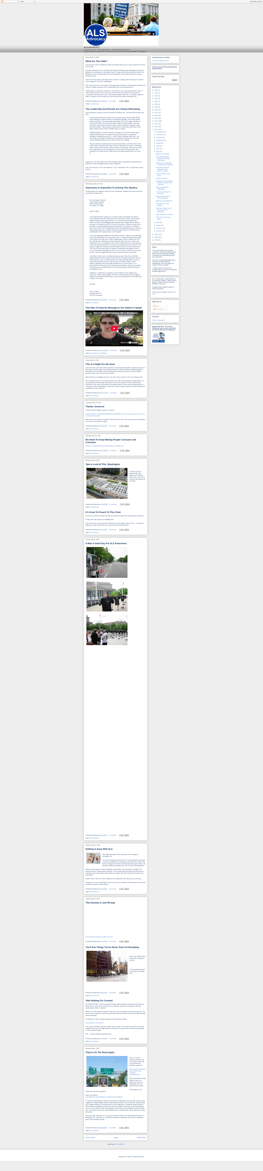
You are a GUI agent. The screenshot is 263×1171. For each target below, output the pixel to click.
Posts (157, 306)
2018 (156, 110)
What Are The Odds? (96, 61)
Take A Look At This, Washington (102, 464)
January (159, 231)
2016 (156, 115)
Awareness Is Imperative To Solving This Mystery (111, 187)
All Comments (159, 309)
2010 (156, 234)
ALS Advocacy (94, 104)
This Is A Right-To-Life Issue (100, 364)
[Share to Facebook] (126, 101)
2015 (156, 118)
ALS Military (103, 353)
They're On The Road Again (99, 1052)
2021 (156, 101)
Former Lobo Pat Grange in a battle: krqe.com (99, 937)
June (158, 148)
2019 (156, 107)
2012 (156, 126)
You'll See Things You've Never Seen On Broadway (112, 947)
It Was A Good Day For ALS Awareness (106, 543)
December (159, 132)
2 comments (112, 529)
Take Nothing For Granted (99, 1000)
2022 (156, 98)
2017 (156, 112)
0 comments (112, 101)
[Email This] (120, 101)
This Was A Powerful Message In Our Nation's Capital (113, 307)
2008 (156, 240)
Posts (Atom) (120, 1144)
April (158, 222)
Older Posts (141, 1137)
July (157, 146)
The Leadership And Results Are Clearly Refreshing (112, 109)
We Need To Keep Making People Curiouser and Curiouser (164, 182)
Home (116, 1137)
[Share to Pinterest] (128, 101)
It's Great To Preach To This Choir (103, 512)
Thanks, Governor (94, 406)
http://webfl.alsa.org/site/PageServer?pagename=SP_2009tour (104, 1097)
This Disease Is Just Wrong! (100, 902)
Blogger (142, 1156)
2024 (156, 93)
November (159, 134)
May (157, 151)
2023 (156, 96)
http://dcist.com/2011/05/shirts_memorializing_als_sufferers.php (104, 446)
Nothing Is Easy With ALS (99, 849)
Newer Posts (90, 1137)
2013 (156, 124)
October (159, 137)
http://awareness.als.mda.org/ (94, 1023)
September (160, 140)
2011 (156, 129)
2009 (156, 237)
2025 (156, 90)
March (158, 225)
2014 (156, 121)
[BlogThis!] (122, 101)
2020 (156, 104)
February (159, 228)
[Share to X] (124, 101)
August (158, 143)
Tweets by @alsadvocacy (160, 60)
